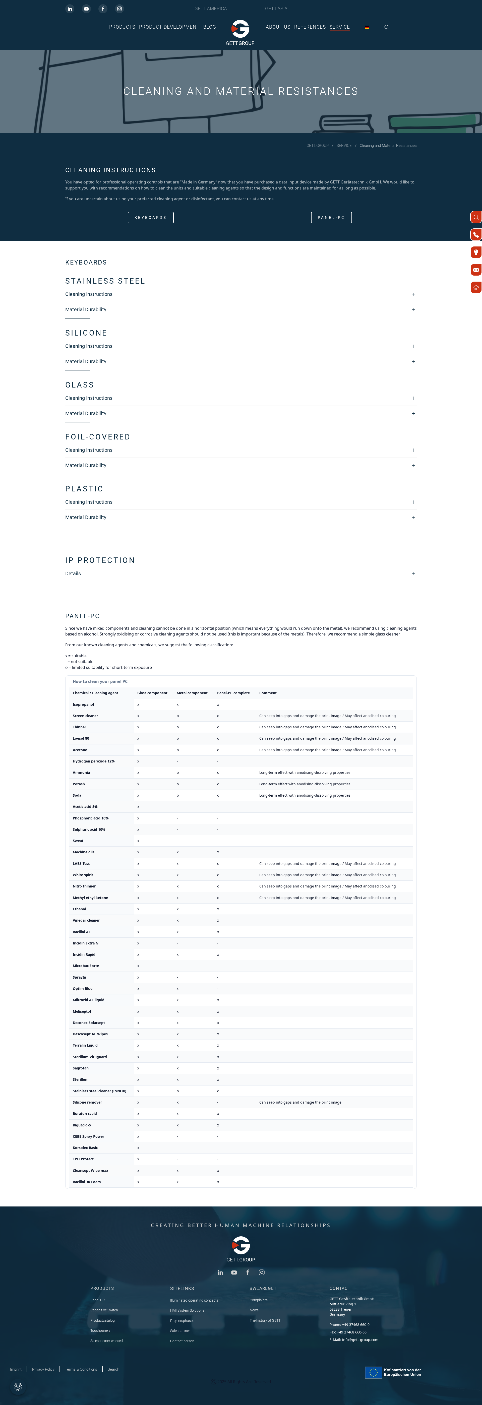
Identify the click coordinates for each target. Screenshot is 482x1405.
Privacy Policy (43, 1369)
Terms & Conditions (81, 1369)
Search (113, 1369)
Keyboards (151, 217)
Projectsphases (182, 1321)
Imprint (16, 1369)
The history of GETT (265, 1320)
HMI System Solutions (187, 1310)
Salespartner (180, 1331)
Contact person (182, 1341)
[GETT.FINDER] (476, 217)
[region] (241, 932)
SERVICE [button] (340, 27)
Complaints (259, 1300)
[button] (386, 27)
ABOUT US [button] (278, 27)
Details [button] (73, 573)
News (254, 1310)
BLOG (209, 27)
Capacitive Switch (104, 1310)
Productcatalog (102, 1320)
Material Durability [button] (85, 309)
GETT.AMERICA (211, 9)
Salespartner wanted (106, 1341)
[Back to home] (241, 32)
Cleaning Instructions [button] (88, 294)
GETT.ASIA (276, 9)
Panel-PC (331, 217)
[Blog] (476, 252)
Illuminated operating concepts (194, 1300)
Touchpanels (100, 1330)
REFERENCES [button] (310, 27)
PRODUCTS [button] (122, 27)
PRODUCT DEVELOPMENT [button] (169, 27)
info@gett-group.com (360, 1339)
